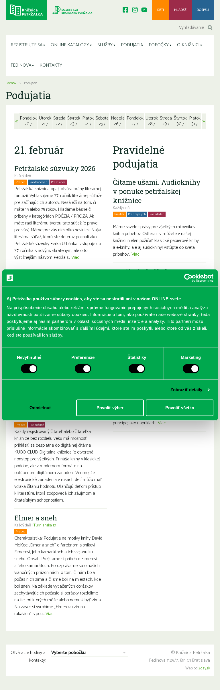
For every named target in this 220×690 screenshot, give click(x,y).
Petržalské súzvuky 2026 (54, 168)
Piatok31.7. (195, 121)
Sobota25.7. (102, 121)
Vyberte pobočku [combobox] (68, 653)
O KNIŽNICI (188, 45)
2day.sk (204, 668)
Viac (75, 257)
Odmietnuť (40, 407)
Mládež (180, 10)
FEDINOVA (21, 65)
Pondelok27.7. (135, 121)
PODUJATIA (132, 45)
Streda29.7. (166, 121)
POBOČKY (159, 45)
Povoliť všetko (179, 407)
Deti (160, 10)
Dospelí (203, 10)
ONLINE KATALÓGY (70, 45)
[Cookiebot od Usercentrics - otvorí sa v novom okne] (188, 278)
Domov (11, 83)
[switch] (83, 368)
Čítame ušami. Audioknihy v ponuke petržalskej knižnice (157, 191)
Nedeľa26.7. (118, 121)
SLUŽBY (105, 45)
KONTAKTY (51, 65)
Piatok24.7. (88, 121)
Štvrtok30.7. (180, 121)
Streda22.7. (59, 121)
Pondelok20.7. (28, 121)
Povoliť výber (110, 407)
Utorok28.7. (152, 121)
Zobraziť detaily (186, 389)
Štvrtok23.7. (73, 121)
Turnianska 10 (45, 525)
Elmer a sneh (35, 517)
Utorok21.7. (45, 121)
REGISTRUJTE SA (26, 45)
